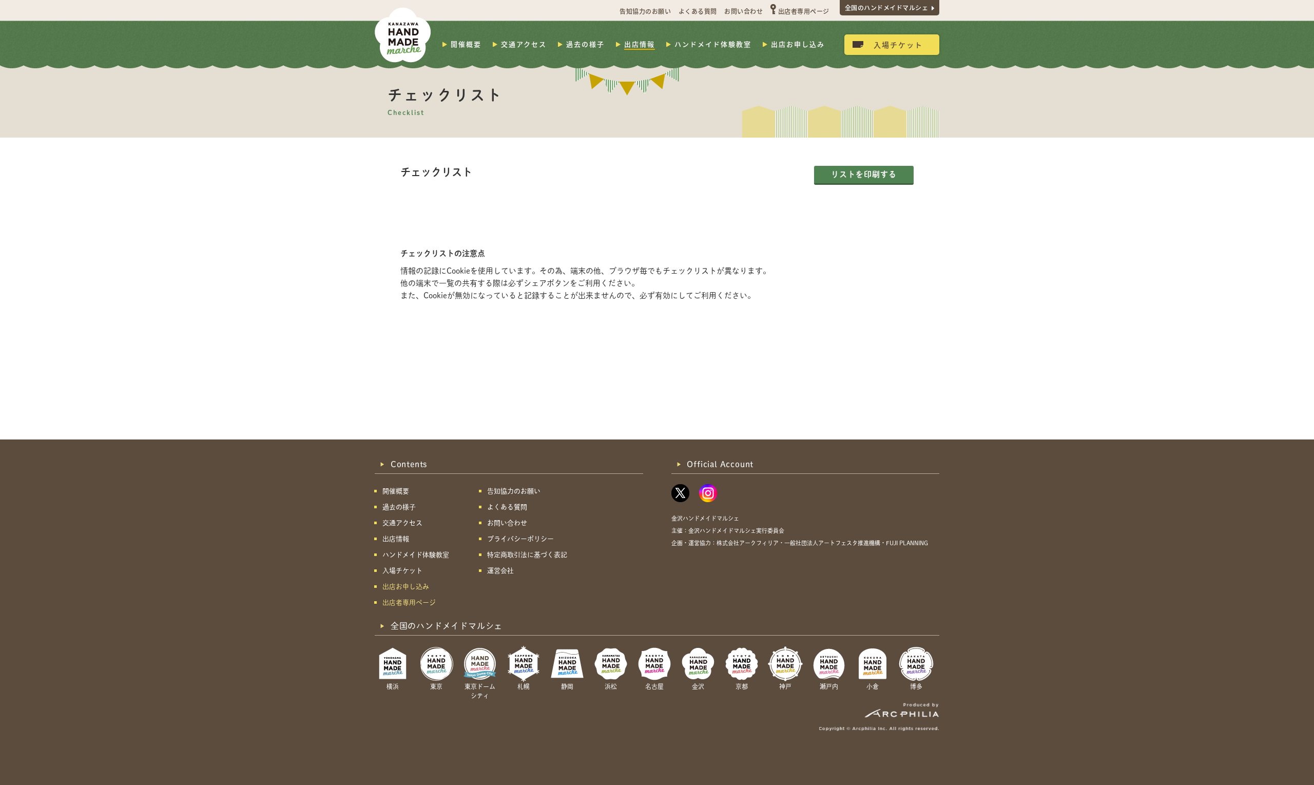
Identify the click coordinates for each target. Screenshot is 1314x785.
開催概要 (466, 44)
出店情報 (639, 44)
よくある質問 (698, 11)
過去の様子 (585, 44)
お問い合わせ (743, 11)
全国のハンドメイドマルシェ (887, 7)
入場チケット (898, 45)
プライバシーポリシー (520, 538)
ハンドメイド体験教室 (712, 44)
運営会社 (500, 570)
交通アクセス (524, 44)
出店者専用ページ (803, 11)
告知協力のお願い (645, 11)
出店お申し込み (798, 44)
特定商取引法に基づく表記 (527, 554)
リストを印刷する (864, 174)
